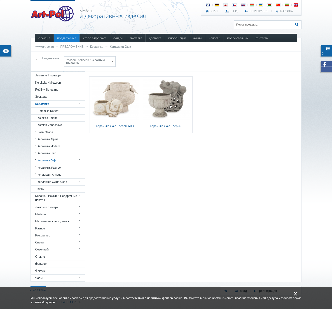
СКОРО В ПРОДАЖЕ (94, 38)
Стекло (40, 256)
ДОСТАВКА (155, 38)
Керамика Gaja (120, 46)
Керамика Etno (46, 153)
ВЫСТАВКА (136, 38)
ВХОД (234, 11)
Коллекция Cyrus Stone (52, 182)
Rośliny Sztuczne (46, 89)
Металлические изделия (52, 221)
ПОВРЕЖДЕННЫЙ (237, 38)
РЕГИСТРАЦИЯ (259, 11)
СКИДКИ (118, 38)
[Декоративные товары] (52, 20)
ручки (40, 189)
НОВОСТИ (214, 38)
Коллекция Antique (49, 174)
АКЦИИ (197, 38)
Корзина (286, 11)
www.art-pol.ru (44, 46)
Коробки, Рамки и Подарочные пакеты (56, 198)
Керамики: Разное (49, 167)
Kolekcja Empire (47, 118)
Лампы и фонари (46, 207)
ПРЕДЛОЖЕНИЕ (66, 38)
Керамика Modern (48, 146)
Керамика (96, 46)
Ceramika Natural (48, 111)
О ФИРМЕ (44, 38)
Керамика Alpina (47, 139)
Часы (38, 278)
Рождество (42, 235)
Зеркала (41, 96)
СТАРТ (214, 11)
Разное (40, 228)
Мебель (40, 214)
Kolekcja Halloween (48, 82)
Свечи (39, 242)
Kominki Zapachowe (50, 125)
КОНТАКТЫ (261, 38)
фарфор (41, 263)
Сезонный (42, 249)
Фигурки (40, 270)
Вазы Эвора (45, 132)
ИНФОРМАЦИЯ (177, 38)
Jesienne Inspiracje (48, 75)
